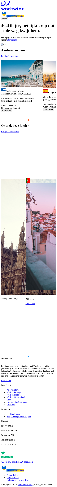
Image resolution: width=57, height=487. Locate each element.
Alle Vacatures (13, 390)
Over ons (11, 404)
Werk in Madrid (13, 395)
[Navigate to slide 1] (28, 120)
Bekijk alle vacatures (10, 56)
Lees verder (6, 380)
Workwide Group (25, 484)
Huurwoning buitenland (17, 402)
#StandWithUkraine (15, 16)
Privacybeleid (13, 475)
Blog (9, 400)
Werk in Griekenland (16, 397)
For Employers (13, 414)
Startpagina (12, 40)
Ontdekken (30, 303)
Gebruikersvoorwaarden (17, 480)
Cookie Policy (13, 477)
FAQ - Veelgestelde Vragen (19, 416)
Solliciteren (6, 111)
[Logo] (28, 6)
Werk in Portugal (14, 392)
